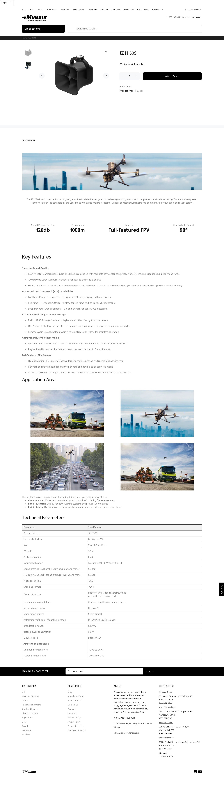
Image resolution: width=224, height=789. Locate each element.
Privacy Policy (74, 722)
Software (26, 730)
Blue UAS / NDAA (30, 713)
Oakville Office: (166, 722)
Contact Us (73, 705)
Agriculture (27, 718)
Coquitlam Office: (167, 707)
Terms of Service (75, 726)
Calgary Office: (165, 692)
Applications (32, 29)
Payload (139, 91)
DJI (23, 692)
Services (26, 735)
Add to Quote (172, 76)
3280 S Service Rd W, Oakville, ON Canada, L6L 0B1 (174, 728)
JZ (130, 87)
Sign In (187, 10)
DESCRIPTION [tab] (28, 140)
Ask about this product (134, 64)
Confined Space (29, 709)
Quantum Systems (30, 696)
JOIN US (149, 671)
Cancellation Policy (77, 730)
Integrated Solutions (31, 705)
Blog (70, 692)
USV (24, 722)
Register (197, 10)
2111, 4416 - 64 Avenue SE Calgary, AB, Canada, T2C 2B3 (176, 698)
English (4, 2)
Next (106, 76)
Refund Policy (74, 718)
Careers (71, 709)
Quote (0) (221, 589)
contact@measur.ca (130, 733)
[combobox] (7, 3)
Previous (42, 76)
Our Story (72, 713)
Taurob (25, 726)
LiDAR (25, 700)
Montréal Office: (166, 738)
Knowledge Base (76, 696)
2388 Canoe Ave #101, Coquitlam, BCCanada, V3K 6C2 (176, 713)
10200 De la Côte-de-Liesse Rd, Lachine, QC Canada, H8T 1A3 (179, 743)
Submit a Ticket (75, 700)
